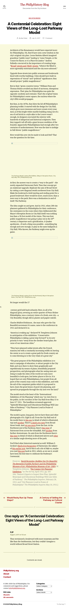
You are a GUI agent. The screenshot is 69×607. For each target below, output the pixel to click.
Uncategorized (34, 18)
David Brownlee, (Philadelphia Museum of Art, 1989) (35, 464)
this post (21, 451)
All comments (8, 597)
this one (28, 420)
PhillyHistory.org (11, 570)
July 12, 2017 (36, 38)
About (6, 574)
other (56, 436)
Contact (7, 577)
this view (45, 428)
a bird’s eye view (38, 423)
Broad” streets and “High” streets (24, 66)
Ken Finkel (24, 38)
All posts (6, 595)
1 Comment (48, 38)
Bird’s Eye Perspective (27, 446)
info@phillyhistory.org (17, 588)
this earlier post (18, 448)
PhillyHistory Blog (15, 604)
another (21, 423)
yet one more (30, 425)
